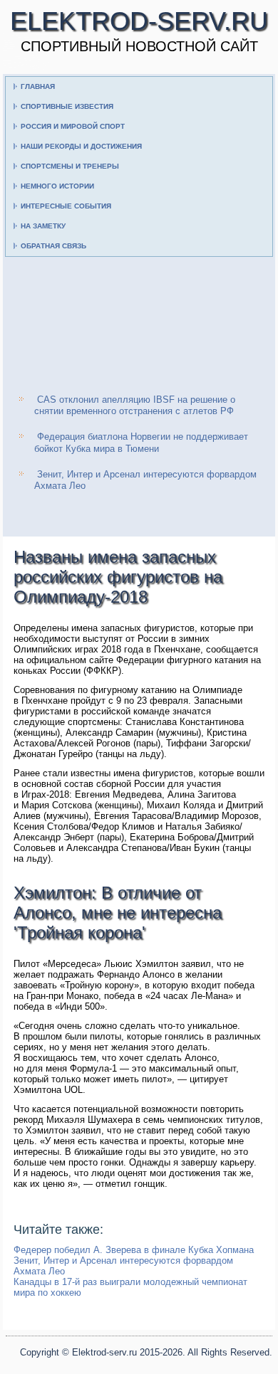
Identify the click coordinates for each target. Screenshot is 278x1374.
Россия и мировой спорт (73, 126)
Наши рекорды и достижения (81, 146)
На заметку (43, 226)
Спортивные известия (67, 106)
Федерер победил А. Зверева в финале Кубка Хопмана (134, 1249)
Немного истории (57, 186)
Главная (38, 86)
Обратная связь (53, 246)
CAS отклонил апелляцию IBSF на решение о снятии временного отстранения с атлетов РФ (134, 405)
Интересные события (66, 206)
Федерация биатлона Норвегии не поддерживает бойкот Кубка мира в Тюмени (141, 442)
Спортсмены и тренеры (70, 166)
